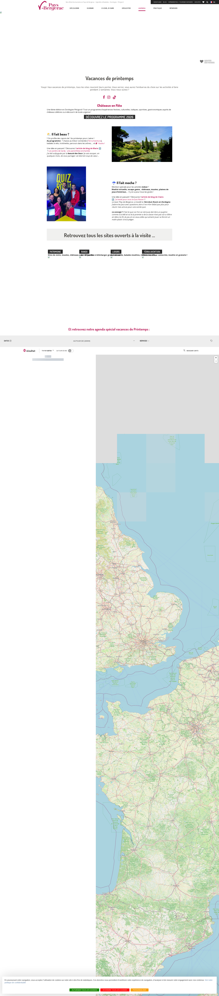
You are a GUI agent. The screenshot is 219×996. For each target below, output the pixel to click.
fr (213, 2)
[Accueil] (51, 6)
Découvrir (74, 8)
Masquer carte (192, 351)
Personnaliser (139, 990)
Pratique (157, 8)
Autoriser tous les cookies (84, 990)
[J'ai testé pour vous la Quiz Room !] (66, 193)
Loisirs (116, 251)
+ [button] (216, 357)
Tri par (47, 351)
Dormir (90, 8)
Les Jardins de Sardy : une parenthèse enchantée (69, 151)
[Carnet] (203, 2)
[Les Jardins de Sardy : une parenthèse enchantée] (142, 144)
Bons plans (157, 2)
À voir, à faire (108, 8)
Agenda (141, 8)
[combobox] (98, 341)
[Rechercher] (207, 2)
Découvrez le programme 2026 (109, 117)
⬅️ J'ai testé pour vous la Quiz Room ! (128, 199)
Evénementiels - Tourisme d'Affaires (180, 2)
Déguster (126, 8)
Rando (84, 251)
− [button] (216, 361)
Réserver (173, 8)
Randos (101, 143)
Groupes (197, 2)
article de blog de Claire (152, 197)
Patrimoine (55, 251)
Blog (165, 2)
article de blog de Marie (87, 148)
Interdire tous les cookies (115, 990)
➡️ (100, 148)
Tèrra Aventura (94, 141)
